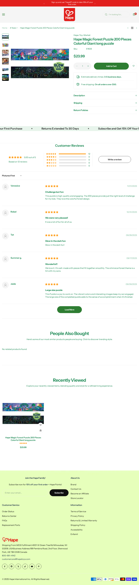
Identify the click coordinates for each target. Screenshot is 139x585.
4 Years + (14, 28)
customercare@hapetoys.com (16, 559)
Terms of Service (78, 511)
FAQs (4, 520)
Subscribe (59, 492)
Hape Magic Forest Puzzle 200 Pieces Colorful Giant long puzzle (23, 438)
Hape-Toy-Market (82, 35)
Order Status (8, 511)
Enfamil (74, 534)
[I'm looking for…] (106, 14)
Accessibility (77, 529)
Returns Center (9, 516)
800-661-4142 (8, 555)
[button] (51, 154)
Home (4, 28)
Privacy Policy (77, 516)
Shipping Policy (78, 525)
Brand (73, 484)
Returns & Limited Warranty (84, 520)
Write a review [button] (115, 159)
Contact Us (76, 489)
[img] (51, 186)
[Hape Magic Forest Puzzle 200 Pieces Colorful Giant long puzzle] (23, 413)
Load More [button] (69, 309)
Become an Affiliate (80, 493)
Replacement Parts (11, 525)
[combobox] (116, 14)
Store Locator (77, 498)
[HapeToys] (69, 14)
